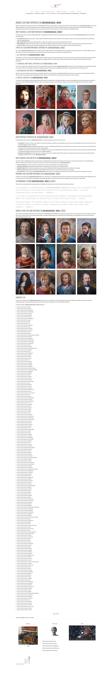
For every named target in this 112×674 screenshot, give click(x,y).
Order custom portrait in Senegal (24, 550)
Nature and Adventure (47, 11)
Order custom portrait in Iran (23, 323)
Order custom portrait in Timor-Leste (25, 606)
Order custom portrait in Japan (24, 320)
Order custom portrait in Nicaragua (25, 480)
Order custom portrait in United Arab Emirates (27, 469)
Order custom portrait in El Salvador (25, 508)
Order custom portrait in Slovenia (24, 349)
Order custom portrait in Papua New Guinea (27, 348)
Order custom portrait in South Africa (25, 401)
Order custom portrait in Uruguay (24, 502)
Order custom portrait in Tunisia (24, 386)
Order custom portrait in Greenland (25, 510)
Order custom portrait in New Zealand (25, 464)
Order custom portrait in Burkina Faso (25, 389)
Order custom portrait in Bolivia (24, 575)
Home (31, 11)
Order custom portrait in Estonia (24, 560)
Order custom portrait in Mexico (24, 316)
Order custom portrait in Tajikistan (24, 551)
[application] (82, 632)
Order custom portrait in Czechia (24, 407)
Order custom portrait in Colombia (24, 330)
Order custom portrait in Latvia (24, 344)
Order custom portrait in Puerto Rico (25, 416)
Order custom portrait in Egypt (24, 490)
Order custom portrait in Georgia (24, 459)
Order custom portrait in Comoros (24, 558)
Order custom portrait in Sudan (24, 450)
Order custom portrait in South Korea (25, 528)
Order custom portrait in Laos (23, 599)
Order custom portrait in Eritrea (24, 541)
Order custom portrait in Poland (24, 308)
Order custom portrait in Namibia (24, 414)
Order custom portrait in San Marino (25, 498)
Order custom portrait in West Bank (25, 571)
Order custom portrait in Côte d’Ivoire (25, 339)
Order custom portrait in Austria (24, 421)
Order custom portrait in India (23, 326)
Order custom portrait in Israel (24, 427)
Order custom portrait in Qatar (24, 432)
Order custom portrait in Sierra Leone (25, 586)
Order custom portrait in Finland (24, 376)
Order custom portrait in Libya (24, 412)
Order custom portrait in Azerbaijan (25, 437)
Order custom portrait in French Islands (26, 392)
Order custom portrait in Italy (23, 321)
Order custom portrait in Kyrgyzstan (25, 581)
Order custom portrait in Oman (24, 566)
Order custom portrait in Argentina (25, 371)
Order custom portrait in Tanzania (24, 570)
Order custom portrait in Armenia (24, 388)
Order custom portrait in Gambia (24, 426)
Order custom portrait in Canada (24, 488)
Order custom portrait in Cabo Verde (25, 439)
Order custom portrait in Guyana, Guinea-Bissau (28, 561)
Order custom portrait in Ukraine (24, 452)
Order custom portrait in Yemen (24, 589)
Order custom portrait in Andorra (24, 336)
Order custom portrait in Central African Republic (28, 507)
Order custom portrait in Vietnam (24, 553)
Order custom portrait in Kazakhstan (25, 477)
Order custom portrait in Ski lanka (24, 434)
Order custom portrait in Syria (23, 518)
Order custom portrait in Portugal (24, 399)
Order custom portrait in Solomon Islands (26, 368)
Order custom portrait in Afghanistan (25, 555)
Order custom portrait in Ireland (24, 411)
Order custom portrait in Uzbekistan (25, 520)
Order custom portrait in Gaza (23, 442)
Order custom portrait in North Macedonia (26, 532)
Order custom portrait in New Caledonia (26, 447)
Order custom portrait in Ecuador (24, 474)
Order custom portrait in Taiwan (24, 535)
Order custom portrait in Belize (24, 522)
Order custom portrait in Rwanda (24, 465)
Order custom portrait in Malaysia (24, 495)
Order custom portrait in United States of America (28, 335)
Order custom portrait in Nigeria (24, 515)
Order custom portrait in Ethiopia (24, 596)
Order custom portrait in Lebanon (24, 363)
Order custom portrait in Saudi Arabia (25, 533)
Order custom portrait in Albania (24, 573)
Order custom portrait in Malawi (24, 479)
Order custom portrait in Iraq (23, 394)
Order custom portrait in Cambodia (25, 455)
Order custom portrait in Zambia (24, 608)
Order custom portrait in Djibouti (24, 441)
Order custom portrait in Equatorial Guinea (26, 525)
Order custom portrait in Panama (24, 603)
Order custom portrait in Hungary (24, 361)
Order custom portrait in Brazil (24, 333)
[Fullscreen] (93, 639)
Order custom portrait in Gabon (24, 409)
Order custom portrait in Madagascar (25, 318)
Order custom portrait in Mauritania (25, 565)
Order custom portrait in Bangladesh (25, 470)
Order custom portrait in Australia (24, 404)
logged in (23, 617)
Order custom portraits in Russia (24, 503)
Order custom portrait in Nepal (24, 431)
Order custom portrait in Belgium (24, 505)
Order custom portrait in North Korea (25, 512)
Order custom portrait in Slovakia (24, 604)
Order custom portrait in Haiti (23, 580)
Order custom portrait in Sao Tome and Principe (27, 517)
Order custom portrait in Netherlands (25, 311)
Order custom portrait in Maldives (24, 513)
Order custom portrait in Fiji (23, 359)
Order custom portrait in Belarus (24, 487)
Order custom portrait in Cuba (24, 374)
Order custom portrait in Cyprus (24, 391)
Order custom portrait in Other (24, 527)
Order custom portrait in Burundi (24, 422)
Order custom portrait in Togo (23, 351)
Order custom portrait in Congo (24, 576)
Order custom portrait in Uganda (24, 436)
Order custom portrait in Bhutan (24, 556)
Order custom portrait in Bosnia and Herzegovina (28, 593)
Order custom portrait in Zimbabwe (25, 353)
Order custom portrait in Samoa (24, 482)
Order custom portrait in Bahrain (24, 454)
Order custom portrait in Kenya (24, 493)
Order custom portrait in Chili (23, 540)
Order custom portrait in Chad (24, 523)
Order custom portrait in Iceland (24, 378)
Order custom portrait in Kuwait (24, 563)
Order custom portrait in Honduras (25, 598)
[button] (82, 632)
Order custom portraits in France (24, 609)
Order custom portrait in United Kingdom (26, 485)
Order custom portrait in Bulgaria (24, 373)
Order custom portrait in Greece (24, 492)
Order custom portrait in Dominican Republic (27, 457)
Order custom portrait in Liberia (24, 396)
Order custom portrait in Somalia (24, 384)
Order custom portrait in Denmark (24, 424)
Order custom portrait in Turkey (24, 402)
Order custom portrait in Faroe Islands (25, 341)
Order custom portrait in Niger (24, 497)
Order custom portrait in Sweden (24, 484)
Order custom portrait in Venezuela (25, 536)
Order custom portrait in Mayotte (24, 601)
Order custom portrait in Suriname (24, 467)
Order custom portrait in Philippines (25, 310)
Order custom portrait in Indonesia (25, 325)
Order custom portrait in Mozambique (25, 397)
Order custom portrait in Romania (24, 449)
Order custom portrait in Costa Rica (25, 594)
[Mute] (91, 639)
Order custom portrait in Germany (24, 328)
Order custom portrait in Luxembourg (25, 462)
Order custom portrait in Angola (24, 354)
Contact (79, 11)
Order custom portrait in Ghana (24, 475)
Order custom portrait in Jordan (24, 460)
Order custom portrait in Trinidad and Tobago (27, 369)
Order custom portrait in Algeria (24, 591)
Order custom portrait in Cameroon (25, 472)
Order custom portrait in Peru (23, 383)
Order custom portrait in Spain (24, 306)
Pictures (72, 11)
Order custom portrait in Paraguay (24, 366)
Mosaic (37, 11)
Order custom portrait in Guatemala (25, 543)
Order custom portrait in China (24, 331)
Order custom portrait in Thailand (24, 588)
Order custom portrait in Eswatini (24, 578)
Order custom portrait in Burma (24, 406)
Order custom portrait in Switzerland (25, 500)
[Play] (70, 639)
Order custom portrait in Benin (24, 538)
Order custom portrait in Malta (24, 546)
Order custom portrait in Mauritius (25, 583)
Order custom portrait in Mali (23, 530)
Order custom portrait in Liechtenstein (25, 429)
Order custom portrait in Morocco (24, 313)
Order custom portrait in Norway (24, 548)
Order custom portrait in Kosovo (24, 545)
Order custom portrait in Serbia (24, 568)
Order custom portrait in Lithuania (24, 445)
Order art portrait (62, 11)
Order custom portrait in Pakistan (24, 584)
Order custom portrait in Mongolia (24, 364)
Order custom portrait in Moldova (24, 346)
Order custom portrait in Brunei (24, 356)
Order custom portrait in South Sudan (25, 417)
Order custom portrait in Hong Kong (25, 343)
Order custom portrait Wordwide (24, 315)
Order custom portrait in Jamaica (24, 444)
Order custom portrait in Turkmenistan (25, 419)
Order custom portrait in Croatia (24, 358)
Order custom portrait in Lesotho (24, 379)
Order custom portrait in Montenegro (25, 381)
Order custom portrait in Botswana (25, 338)
